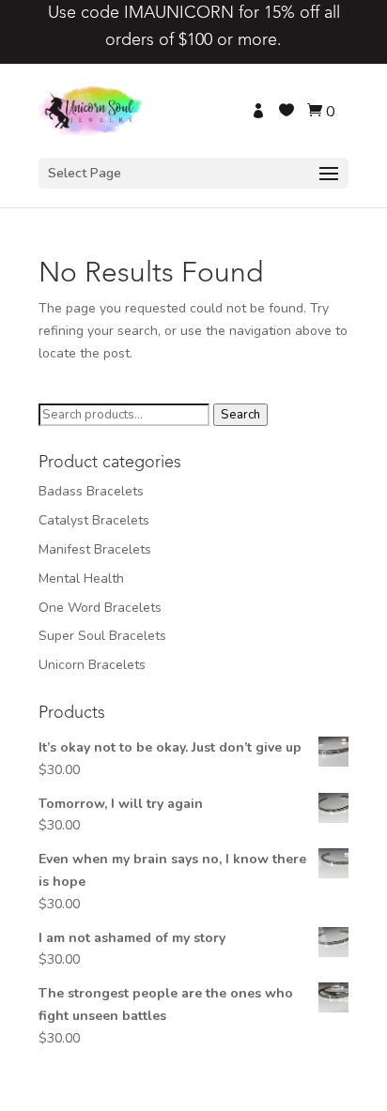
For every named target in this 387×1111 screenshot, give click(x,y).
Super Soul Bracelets (102, 636)
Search (240, 414)
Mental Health (81, 578)
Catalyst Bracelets (94, 520)
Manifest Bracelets (95, 549)
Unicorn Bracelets (92, 665)
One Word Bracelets (100, 607)
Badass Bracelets (91, 491)
